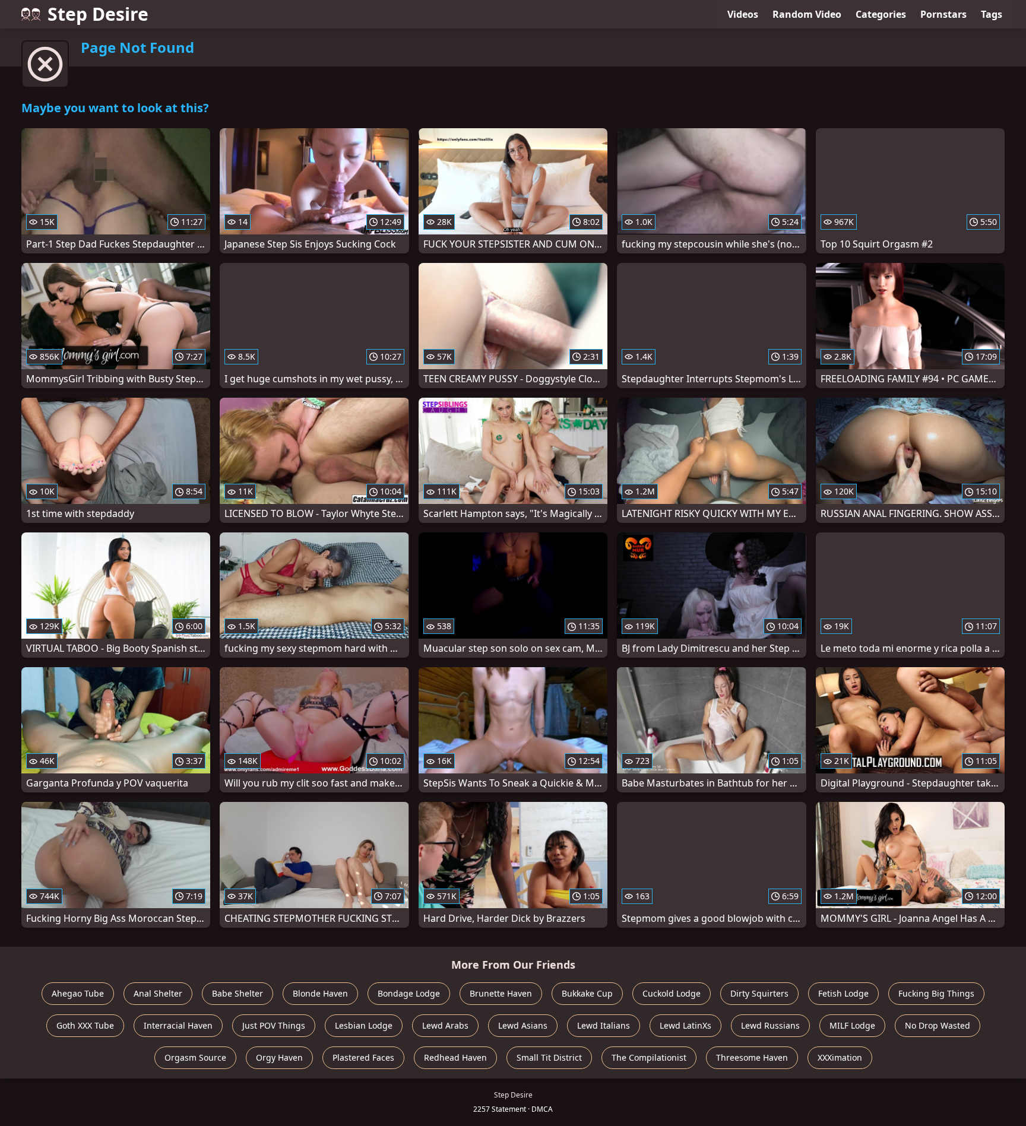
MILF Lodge (852, 1025)
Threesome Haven (752, 1057)
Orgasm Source (195, 1057)
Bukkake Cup (587, 993)
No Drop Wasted (937, 1025)
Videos (742, 14)
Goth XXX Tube (85, 1025)
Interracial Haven (178, 1025)
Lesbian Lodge (363, 1025)
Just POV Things (273, 1025)
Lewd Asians (522, 1025)
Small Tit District (549, 1057)
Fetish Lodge (843, 993)
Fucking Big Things (936, 993)
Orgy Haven (279, 1057)
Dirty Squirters (759, 993)
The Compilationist (649, 1057)
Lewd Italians (603, 1025)
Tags (991, 14)
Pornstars (943, 14)
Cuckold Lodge (671, 993)
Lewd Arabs (445, 1025)
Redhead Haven (455, 1057)
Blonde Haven (320, 993)
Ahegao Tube (78, 993)
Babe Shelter (237, 993)
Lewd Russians (770, 1025)
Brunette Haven (501, 993)
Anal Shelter (158, 993)
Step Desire (98, 14)
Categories (881, 14)
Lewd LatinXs (685, 1025)
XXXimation (840, 1057)
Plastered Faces (363, 1057)
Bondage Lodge (409, 993)
